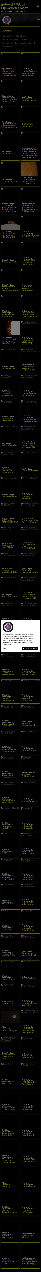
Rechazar (5, 648)
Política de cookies (29, 642)
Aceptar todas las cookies (30, 648)
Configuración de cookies (7, 644)
